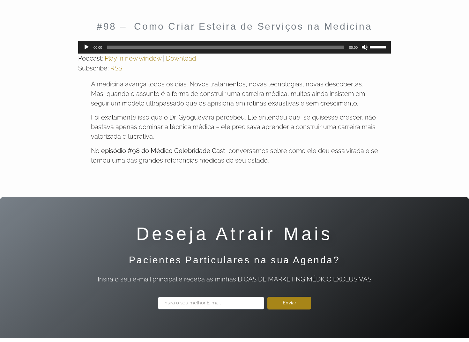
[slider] (379, 46)
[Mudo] (364, 47)
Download (181, 58)
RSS (116, 68)
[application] (234, 47)
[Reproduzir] (86, 47)
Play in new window (133, 58)
